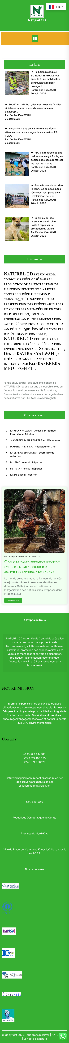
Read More (13, 600)
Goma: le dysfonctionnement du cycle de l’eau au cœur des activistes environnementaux (32, 566)
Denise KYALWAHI (17, 556)
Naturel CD (37, 20)
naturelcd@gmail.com (19, 778)
